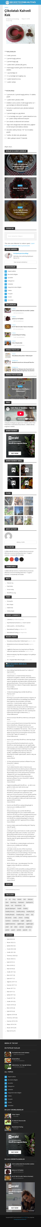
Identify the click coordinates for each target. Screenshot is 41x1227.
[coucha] (18, 520)
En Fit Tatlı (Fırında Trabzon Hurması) (20, 211)
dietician (30, 899)
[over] (9, 501)
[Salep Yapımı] (8, 1116)
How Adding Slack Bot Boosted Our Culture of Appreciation (20, 671)
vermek (21, 927)
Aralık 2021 (10, 952)
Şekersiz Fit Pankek (20, 188)
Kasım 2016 (10, 1005)
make (15, 917)
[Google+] (12, 559)
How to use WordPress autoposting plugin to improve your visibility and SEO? (20, 806)
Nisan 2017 (10, 988)
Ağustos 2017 (11, 982)
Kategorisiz (15, 360)
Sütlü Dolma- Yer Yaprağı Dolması (21, 1065)
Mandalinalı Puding (12, 629)
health (19, 908)
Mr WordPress (20, 626)
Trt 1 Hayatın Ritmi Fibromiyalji (16, 660)
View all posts (21, 542)
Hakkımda (10, 607)
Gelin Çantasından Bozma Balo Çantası (20, 165)
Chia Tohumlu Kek (17, 343)
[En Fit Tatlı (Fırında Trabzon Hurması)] (8, 326)
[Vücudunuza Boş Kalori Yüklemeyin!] (8, 355)
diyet (7, 902)
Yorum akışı (10, 589)
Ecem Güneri (27, 623)
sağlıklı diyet (20, 924)
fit (24, 905)
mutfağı (27, 917)
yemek (19, 930)
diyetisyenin (29, 902)
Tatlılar (6, 7)
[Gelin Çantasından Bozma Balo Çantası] (8, 310)
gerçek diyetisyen (10, 908)
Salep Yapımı (16, 1114)
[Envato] (7, 559)
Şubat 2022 (10, 946)
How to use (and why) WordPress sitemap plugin (21, 739)
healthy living (20, 914)
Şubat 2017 (10, 995)
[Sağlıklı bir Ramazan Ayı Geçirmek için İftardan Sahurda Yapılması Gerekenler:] (8, 369)
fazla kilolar (18, 905)
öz (30, 930)
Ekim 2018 (10, 965)
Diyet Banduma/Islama (13, 623)
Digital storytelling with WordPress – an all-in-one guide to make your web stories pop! (21, 786)
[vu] (9, 510)
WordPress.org (11, 593)
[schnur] (28, 501)
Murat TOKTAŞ (24, 1217)
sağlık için (28, 921)
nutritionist (16, 921)
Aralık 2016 (10, 1001)
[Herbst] (18, 501)
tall (11, 927)
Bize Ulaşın (10, 604)
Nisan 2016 (10, 1028)
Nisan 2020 (10, 959)
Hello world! (10, 626)
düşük (7, 905)
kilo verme (8, 917)
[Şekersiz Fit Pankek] (8, 318)
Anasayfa (10, 601)
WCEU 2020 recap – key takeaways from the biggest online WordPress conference (20, 864)
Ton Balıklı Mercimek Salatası (20, 1052)
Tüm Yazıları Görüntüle (20, 262)
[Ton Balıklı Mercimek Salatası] (8, 1054)
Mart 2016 (10, 1031)
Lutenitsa (9, 619)
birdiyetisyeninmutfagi (12, 19)
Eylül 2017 (10, 978)
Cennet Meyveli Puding (18, 335)
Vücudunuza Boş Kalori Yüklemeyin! (22, 355)
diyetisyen (21, 902)
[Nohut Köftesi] (8, 1060)
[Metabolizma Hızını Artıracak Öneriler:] (8, 362)
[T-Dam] (9, 520)
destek (19, 899)
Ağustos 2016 (11, 1014)
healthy (25, 908)
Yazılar (14, 354)
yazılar (7, 930)
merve (20, 917)
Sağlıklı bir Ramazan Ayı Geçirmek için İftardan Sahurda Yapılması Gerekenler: (23, 369)
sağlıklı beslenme (10, 924)
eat (12, 905)
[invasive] (28, 520)
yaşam (13, 930)
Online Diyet (10, 611)
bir (10, 899)
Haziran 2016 (11, 1021)
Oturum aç (10, 583)
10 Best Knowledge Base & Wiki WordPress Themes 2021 (19, 693)
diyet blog (13, 902)
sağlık (22, 921)
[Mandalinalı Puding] (8, 1128)
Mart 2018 (10, 969)
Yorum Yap (9, 20)
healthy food (30, 911)
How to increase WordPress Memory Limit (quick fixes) (21, 718)
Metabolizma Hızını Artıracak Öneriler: (23, 362)
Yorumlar (15, 1116)
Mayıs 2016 (10, 1024)
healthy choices (10, 911)
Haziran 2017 (11, 985)
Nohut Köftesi (16, 1059)
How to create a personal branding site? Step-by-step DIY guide (21, 826)
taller (15, 927)
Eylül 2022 (10, 939)
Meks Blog (10, 666)
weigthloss (29, 927)
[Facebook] (16, 559)
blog (14, 899)
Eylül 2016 (10, 1011)
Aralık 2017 (10, 972)
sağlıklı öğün (29, 924)
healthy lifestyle (10, 914)
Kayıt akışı (10, 586)
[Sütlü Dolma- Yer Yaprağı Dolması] (8, 1066)
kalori (27, 914)
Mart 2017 (10, 991)
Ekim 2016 (10, 1008)
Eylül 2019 (10, 962)
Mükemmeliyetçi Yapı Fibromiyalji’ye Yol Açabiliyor (21, 654)
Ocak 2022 (10, 949)
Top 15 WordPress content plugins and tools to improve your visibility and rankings (20, 844)
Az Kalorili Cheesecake (19, 1120)
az (6, 899)
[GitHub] (21, 559)
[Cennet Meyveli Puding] (8, 334)
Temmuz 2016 (11, 1018)
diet (24, 899)
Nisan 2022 (10, 942)
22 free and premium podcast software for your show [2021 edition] (21, 762)
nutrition (8, 921)
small (7, 927)
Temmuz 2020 (11, 955)
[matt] (18, 510)
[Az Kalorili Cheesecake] (8, 1122)
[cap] (28, 510)
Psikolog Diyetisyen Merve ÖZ (20, 1219)
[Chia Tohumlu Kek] (8, 343)
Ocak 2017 (10, 998)
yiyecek (25, 930)
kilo (32, 914)
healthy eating (20, 911)
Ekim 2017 (10, 975)
